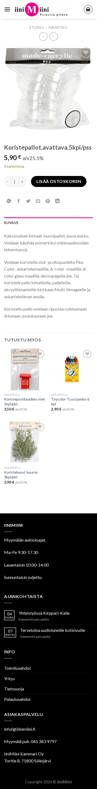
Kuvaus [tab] (11, 223)
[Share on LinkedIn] (57, 201)
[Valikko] (7, 9)
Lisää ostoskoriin (58, 181)
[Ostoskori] (88, 9)
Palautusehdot (17, 699)
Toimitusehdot (17, 668)
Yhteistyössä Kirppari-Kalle (44, 612)
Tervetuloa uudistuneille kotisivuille (52, 630)
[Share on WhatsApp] (9, 201)
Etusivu (37, 27)
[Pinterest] (47, 201)
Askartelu (57, 27)
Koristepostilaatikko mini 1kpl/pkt (24, 401)
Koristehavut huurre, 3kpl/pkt (21, 474)
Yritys (9, 678)
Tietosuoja (14, 688)
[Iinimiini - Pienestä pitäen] (47, 9)
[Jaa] (18, 201)
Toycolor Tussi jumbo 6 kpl (70, 401)
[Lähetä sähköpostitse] (38, 201)
